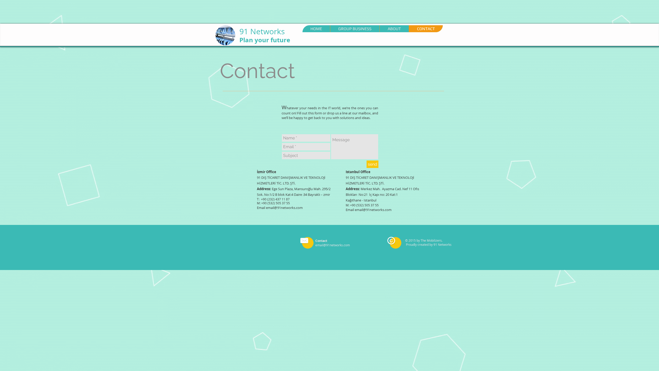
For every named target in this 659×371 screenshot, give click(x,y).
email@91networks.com (284, 207)
